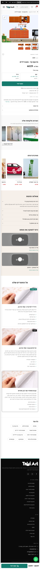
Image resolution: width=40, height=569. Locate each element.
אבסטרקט (21, 439)
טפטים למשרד (32, 430)
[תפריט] (4, 7)
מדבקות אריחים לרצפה (29, 505)
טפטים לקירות (31, 483)
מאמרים (32, 518)
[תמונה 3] (20, 46)
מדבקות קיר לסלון (30, 495)
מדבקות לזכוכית (30, 502)
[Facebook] (36, 474)
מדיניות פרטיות (30, 524)
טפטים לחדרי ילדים (20, 430)
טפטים (34, 426)
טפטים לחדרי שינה (31, 435)
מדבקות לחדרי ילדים (29, 499)
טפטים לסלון (25, 426)
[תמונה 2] (28, 46)
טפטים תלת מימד (32, 439)
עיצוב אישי (31, 508)
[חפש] (17, 7)
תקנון (33, 527)
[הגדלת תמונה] (4, 17)
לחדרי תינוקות (32, 12)
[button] (30, 133)
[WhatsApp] (28, 474)
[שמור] (3, 54)
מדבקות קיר (15, 426)
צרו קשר (32, 536)
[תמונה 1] (35, 46)
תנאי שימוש (31, 521)
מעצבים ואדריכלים (30, 530)
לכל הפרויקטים (8, 144)
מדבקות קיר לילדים (18, 435)
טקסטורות (11, 439)
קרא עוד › (7, 102)
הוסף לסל (20, 84)
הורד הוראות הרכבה (33, 250)
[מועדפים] (32, 7)
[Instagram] (32, 474)
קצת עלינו (32, 533)
